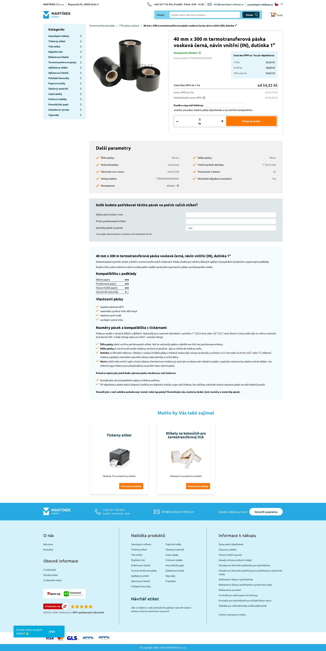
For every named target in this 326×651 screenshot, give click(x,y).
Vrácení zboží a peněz (230, 554)
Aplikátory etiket (140, 575)
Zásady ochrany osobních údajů (235, 559)
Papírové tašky (173, 544)
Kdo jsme (48, 544)
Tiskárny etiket (139, 549)
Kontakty (48, 549)
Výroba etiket (50, 574)
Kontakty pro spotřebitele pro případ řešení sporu (245, 600)
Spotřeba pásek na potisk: (109, 227)
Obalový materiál (175, 549)
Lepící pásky (172, 554)
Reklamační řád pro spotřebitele (236, 579)
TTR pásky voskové (129, 25)
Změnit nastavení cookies (232, 614)
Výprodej (170, 575)
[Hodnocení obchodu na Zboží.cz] (55, 608)
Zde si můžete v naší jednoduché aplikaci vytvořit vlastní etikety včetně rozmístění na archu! (161, 609)
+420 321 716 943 (116, 511)
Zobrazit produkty (131, 486)
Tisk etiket (136, 554)
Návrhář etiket (145, 598)
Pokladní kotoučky (141, 586)
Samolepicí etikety (141, 544)
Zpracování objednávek (231, 544)
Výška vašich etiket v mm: (109, 214)
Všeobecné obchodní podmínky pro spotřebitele (244, 565)
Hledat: (161, 14)
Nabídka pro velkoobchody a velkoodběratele (243, 605)
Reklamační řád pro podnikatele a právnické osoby (245, 584)
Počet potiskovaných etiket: (111, 221)
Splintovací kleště (140, 581)
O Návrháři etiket (52, 580)
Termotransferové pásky (102, 25)
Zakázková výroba (175, 570)
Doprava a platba (228, 549)
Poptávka (171, 581)
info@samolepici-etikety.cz (229, 4)
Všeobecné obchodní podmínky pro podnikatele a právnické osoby (250, 572)
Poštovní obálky (174, 559)
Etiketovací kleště (140, 565)
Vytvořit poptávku (266, 512)
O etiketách (49, 569)
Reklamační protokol (230, 589)
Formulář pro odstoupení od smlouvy (238, 595)
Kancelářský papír (175, 565)
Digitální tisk (138, 559)
